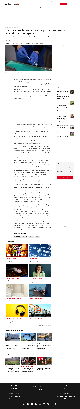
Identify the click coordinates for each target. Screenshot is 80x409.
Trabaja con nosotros (14, 390)
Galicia (31, 236)
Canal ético (66, 388)
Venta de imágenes (14, 398)
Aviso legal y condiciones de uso (66, 396)
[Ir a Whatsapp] (48, 404)
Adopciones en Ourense (13, 1)
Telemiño (40, 389)
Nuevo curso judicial (25, 1)
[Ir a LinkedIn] (36, 404)
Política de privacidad (66, 390)
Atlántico (39, 391)
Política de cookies (65, 393)
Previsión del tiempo (44, 1)
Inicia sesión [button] (71, 4)
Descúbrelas (65, 177)
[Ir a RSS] (56, 404)
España (37, 236)
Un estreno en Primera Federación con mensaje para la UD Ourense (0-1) (63, 134)
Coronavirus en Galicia (20, 236)
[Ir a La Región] (14, 4)
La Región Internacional (40, 386)
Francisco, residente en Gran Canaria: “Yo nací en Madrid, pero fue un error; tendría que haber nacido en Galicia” (63, 94)
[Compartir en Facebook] (16, 75)
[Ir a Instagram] (32, 404)
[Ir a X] (28, 404)
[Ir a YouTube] (40, 404)
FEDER (65, 398)
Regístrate (64, 4)
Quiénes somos (14, 388)
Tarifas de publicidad (14, 396)
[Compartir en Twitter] (19, 75)
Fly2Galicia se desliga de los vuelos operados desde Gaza (63, 127)
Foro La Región (34, 1)
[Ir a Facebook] (24, 404)
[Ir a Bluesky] (44, 404)
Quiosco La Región (14, 393)
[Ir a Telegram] (52, 404)
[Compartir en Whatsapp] (14, 75)
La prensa (52, 1)
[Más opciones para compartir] (21, 75)
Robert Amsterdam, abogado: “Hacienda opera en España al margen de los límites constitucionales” (62, 118)
